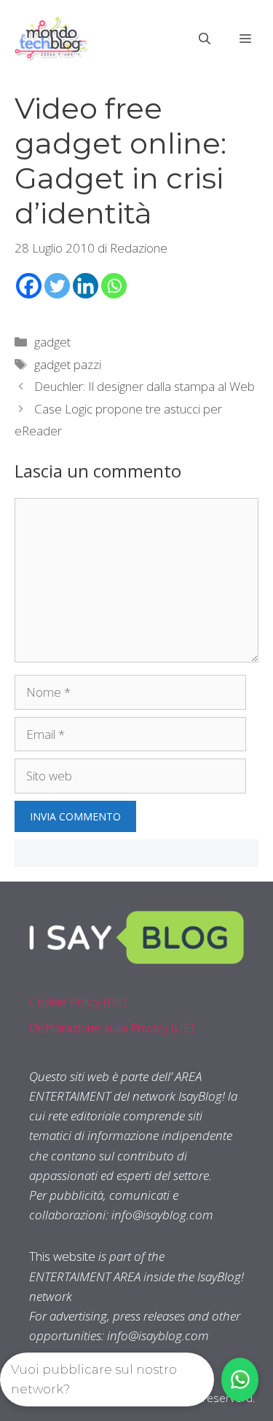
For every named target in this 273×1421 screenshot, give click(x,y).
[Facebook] (28, 285)
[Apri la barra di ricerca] (204, 38)
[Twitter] (57, 285)
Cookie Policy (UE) (78, 1001)
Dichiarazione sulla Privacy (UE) (111, 1027)
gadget (52, 341)
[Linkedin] (85, 285)
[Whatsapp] (114, 285)
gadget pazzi (67, 364)
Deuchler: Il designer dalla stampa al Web (144, 386)
